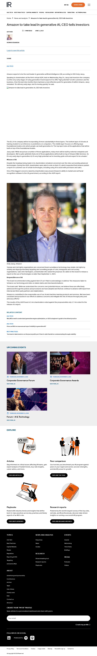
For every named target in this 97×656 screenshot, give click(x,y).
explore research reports (62, 521)
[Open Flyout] (89, 5)
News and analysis (21, 18)
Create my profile (82, 625)
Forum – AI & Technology (18, 417)
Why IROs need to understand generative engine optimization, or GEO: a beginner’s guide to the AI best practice (42, 318)
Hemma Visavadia (13, 42)
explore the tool (58, 475)
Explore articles (15, 475)
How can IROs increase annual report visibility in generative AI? (26, 326)
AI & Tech (10, 66)
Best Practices (12, 331)
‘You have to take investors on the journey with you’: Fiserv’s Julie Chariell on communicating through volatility (41, 334)
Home (9, 18)
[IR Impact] (9, 5)
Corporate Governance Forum (21, 380)
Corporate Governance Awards (64, 380)
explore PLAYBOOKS (16, 521)
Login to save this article (15, 50)
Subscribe (78, 5)
